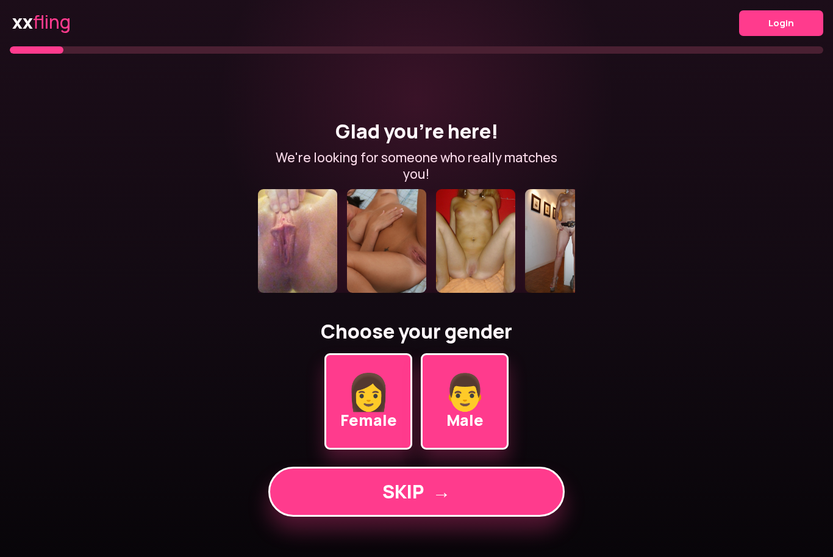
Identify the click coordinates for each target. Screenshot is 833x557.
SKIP (416, 491)
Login (781, 22)
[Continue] (416, 241)
